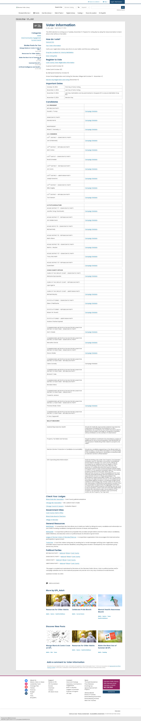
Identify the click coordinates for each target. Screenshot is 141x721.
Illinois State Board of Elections (56, 516)
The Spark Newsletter (91, 682)
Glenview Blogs (20, 19)
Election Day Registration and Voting (57, 80)
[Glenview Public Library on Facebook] (26, 680)
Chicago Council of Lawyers (55, 506)
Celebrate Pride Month (81, 609)
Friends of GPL (52, 682)
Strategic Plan (34, 686)
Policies (32, 688)
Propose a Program (72, 691)
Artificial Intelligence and (29, 67)
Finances (32, 690)
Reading (104, 652)
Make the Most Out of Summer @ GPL (107, 646)
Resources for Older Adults (57, 609)
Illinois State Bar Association (55, 499)
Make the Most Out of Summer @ (30, 58)
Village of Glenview (52, 520)
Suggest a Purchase (72, 689)
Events (37, 13)
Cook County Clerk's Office (54, 513)
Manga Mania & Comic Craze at (30, 48)
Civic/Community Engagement (31, 38)
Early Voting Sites (51, 56)
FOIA (31, 694)
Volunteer (51, 688)
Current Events (36, 40)
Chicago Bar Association (54, 503)
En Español (102, 13)
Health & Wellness (60, 614)
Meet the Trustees (90, 700)
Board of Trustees (90, 694)
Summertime (34, 63)
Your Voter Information (53, 46)
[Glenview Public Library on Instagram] (26, 683)
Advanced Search (121, 10)
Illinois (68, 553)
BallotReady (50, 526)
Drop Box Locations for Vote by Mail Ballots (59, 52)
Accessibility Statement (97, 714)
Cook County (75, 553)
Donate (50, 686)
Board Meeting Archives (92, 698)
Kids (52, 652)
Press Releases (89, 684)
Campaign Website (91, 111)
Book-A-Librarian (71, 687)
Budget (32, 692)
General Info (50, 42)
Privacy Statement (83, 714)
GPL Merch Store (53, 692)
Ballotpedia (49, 532)
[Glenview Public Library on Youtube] (26, 687)
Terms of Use (73, 714)
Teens (109, 616)
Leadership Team (35, 684)
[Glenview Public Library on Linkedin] (26, 690)
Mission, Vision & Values (37, 682)
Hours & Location (91, 13)
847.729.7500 (108, 687)
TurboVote (49, 543)
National (62, 553)
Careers (50, 690)
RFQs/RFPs (33, 698)
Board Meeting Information (93, 696)
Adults (39, 36)
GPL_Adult (30, 19)
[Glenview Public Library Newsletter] (26, 693)
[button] (94, 2)
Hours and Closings (72, 682)
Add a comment (54, 583)
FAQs (31, 696)
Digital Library (70, 13)
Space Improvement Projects (91, 688)
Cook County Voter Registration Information (60, 63)
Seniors (52, 614)
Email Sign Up (89, 686)
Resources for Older (31, 53)
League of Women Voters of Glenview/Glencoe (61, 537)
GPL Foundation (53, 684)
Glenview (117, 711)
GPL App (68, 693)
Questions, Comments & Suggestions (74, 684)
